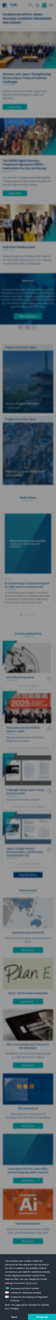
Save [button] (14, 1317)
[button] (6, 615)
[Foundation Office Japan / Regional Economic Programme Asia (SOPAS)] (14, 5)
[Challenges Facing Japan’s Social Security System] (28, 781)
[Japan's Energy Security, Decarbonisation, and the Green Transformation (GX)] (28, 839)
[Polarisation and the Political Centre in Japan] (28, 721)
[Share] (34, 327)
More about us (28, 316)
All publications (28, 874)
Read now (28, 950)
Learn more (15, 106)
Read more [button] (32, 1282)
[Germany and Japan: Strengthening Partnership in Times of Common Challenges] (28, 50)
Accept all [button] (42, 1317)
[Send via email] (27, 327)
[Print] (20, 327)
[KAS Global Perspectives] (28, 665)
